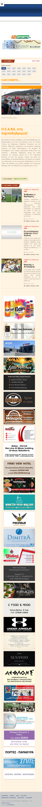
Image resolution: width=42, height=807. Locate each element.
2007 (8, 68)
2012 (34, 68)
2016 (19, 71)
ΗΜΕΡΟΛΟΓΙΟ (21, 797)
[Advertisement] (21, 19)
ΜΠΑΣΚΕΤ (12, 795)
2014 (8, 71)
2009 (19, 68)
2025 (29, 74)
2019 (34, 71)
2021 (8, 74)
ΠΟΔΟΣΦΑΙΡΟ (4, 795)
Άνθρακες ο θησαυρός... (29, 195)
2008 (13, 68)
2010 (24, 68)
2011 (29, 68)
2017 (24, 71)
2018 (29, 71)
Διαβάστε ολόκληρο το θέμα (31, 221)
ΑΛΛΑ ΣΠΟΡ (23, 795)
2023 (19, 74)
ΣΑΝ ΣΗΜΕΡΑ (29, 797)
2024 (24, 74)
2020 (3, 74)
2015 (13, 71)
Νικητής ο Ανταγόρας (29, 265)
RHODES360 (10, 804)
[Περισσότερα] (11, 190)
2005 (3, 68)
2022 (13, 74)
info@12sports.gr (5, 803)
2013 (3, 71)
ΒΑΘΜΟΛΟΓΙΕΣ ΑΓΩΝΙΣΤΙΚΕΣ (8, 797)
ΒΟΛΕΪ (17, 795)
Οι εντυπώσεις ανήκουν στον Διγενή (31, 233)
